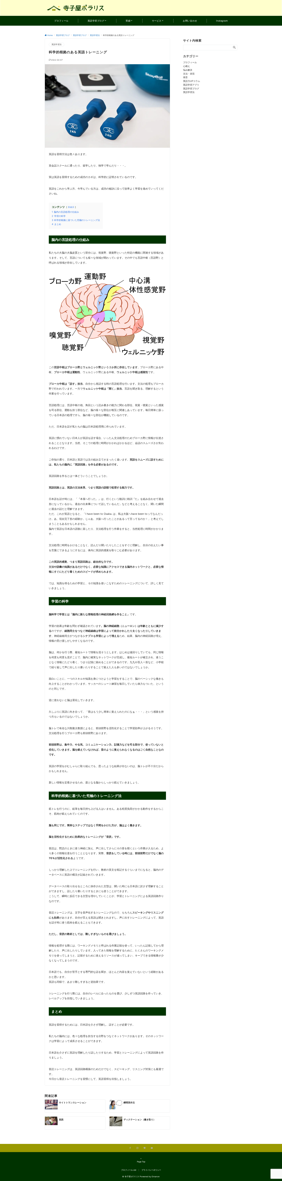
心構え (186, 66)
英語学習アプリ (191, 84)
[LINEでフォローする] (145, 1148)
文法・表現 (189, 73)
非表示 (71, 207)
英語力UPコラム (191, 81)
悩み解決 (187, 69)
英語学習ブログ (191, 88)
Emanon (156, 1176)
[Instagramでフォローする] (137, 1148)
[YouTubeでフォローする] (152, 1148)
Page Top (141, 1162)
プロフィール (190, 62)
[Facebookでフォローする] (130, 1148)
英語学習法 (57, 44)
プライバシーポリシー (151, 1170)
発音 (185, 77)
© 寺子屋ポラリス (130, 1176)
